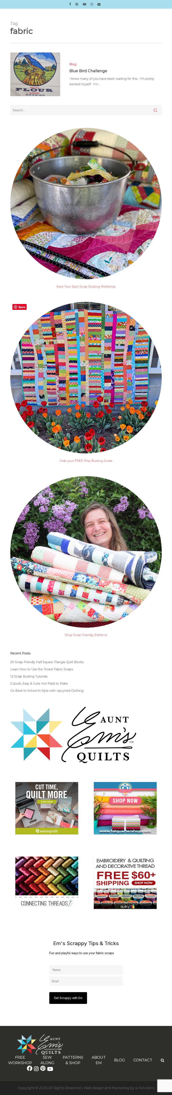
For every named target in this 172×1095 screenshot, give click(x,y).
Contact (142, 1060)
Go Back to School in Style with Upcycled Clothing (46, 691)
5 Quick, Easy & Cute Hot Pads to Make (39, 683)
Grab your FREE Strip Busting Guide (86, 461)
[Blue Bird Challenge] (35, 74)
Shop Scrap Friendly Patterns (86, 635)
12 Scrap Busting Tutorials (28, 676)
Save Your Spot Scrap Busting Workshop (86, 286)
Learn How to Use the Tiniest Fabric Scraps (41, 669)
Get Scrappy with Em (68, 998)
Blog (72, 64)
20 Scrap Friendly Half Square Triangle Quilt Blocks (47, 662)
